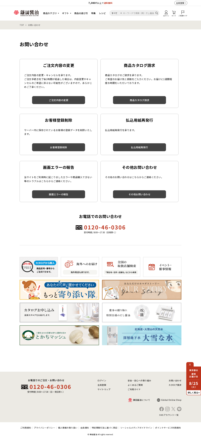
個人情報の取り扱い (67, 427)
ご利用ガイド (134, 389)
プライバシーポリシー (44, 427)
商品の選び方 (81, 13)
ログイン (102, 380)
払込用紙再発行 (139, 147)
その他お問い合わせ (140, 194)
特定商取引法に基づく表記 (104, 427)
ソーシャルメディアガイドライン (136, 427)
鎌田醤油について (141, 399)
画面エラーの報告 (58, 194)
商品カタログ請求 (139, 100)
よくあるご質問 (135, 384)
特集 (93, 13)
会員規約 (84, 427)
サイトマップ (104, 389)
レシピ (102, 13)
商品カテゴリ (50, 13)
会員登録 (180, 2)
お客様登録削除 (58, 147)
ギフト (65, 13)
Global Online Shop (171, 399)
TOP (22, 25)
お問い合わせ (175, 380)
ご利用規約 (25, 427)
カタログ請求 (175, 384)
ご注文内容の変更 (58, 100)
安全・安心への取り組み (139, 380)
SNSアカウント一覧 (168, 414)
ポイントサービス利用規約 (168, 427)
